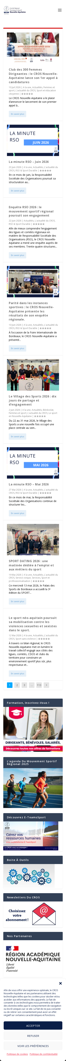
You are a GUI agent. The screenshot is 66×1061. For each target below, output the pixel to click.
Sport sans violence (26, 638)
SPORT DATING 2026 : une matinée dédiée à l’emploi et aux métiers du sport (31, 565)
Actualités (37, 87)
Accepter (33, 1025)
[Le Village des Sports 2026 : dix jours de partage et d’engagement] (33, 374)
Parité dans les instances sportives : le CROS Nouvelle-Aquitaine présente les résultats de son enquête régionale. (31, 311)
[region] (33, 958)
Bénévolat (48, 409)
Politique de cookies (17, 1054)
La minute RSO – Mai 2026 (29, 484)
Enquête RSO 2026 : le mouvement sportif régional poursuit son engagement (31, 211)
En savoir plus (17, 114)
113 (39, 685)
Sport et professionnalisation (29, 579)
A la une (27, 87)
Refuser (33, 1036)
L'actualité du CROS (26, 90)
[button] (60, 983)
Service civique (23, 577)
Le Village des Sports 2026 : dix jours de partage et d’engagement (32, 400)
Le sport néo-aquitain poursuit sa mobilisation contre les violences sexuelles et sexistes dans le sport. (33, 624)
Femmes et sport (17, 413)
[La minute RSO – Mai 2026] (33, 463)
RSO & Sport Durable (26, 170)
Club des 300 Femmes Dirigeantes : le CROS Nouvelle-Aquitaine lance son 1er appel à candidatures (33, 75)
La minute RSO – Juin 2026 (29, 162)
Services (36, 577)
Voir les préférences (33, 1046)
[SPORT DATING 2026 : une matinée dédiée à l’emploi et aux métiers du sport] (33, 539)
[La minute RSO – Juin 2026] (33, 140)
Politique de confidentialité (44, 1054)
